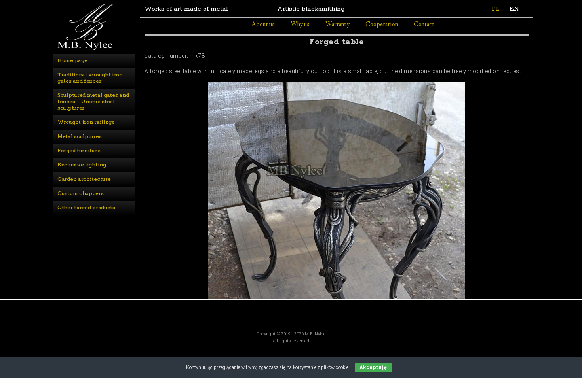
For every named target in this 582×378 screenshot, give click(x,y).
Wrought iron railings (85, 122)
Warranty (337, 25)
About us (263, 25)
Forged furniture (78, 150)
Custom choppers (80, 193)
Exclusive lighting (81, 165)
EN (514, 9)
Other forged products (86, 207)
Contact (424, 25)
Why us (300, 25)
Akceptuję (373, 367)
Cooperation (381, 25)
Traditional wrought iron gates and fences (90, 78)
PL (495, 9)
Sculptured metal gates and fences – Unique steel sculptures (93, 102)
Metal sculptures (79, 136)
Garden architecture (83, 179)
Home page (72, 60)
